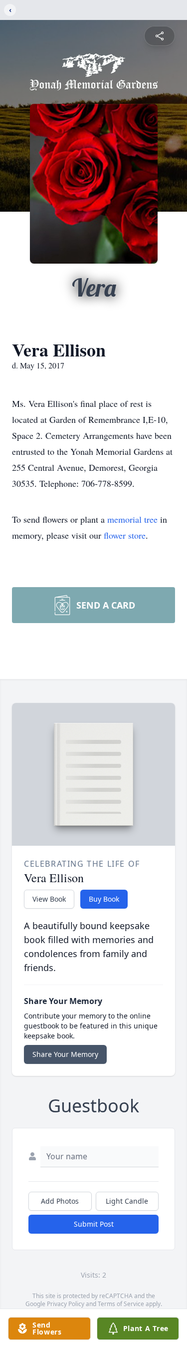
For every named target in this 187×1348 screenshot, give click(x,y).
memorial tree (132, 519)
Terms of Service (121, 1304)
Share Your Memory (65, 1054)
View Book (49, 899)
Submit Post (94, 1224)
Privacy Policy (65, 1304)
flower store (125, 535)
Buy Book (104, 899)
